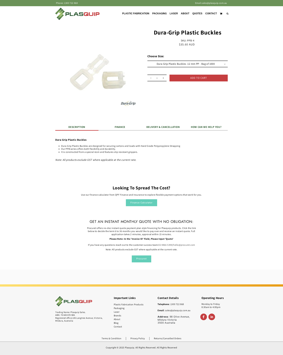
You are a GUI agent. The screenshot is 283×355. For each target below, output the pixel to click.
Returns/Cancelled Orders (167, 338)
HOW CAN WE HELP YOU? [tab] (206, 127)
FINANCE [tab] (120, 127)
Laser (117, 311)
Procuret (141, 258)
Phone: (67, 3)
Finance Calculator (141, 202)
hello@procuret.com (184, 244)
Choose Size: (155, 56)
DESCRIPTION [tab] (76, 127)
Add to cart (198, 77)
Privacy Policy (137, 338)
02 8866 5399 (165, 244)
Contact (118, 326)
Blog (116, 322)
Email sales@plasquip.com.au (211, 3)
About (117, 319)
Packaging (119, 308)
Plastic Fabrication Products (129, 304)
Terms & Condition (111, 338)
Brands (117, 315)
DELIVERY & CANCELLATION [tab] (163, 127)
